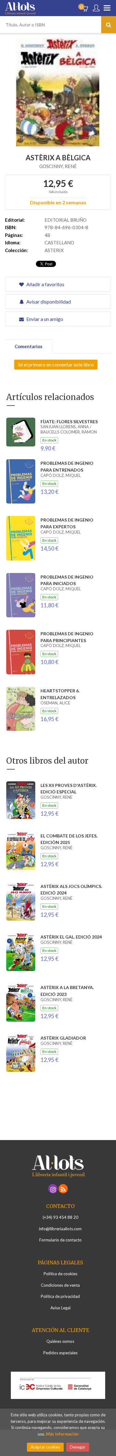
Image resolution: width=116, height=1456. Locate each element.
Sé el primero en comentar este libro (56, 364)
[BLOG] (63, 1188)
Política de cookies (60, 1273)
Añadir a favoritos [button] (44, 284)
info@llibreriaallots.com (60, 1228)
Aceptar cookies (45, 1447)
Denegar (77, 1447)
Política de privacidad (60, 1296)
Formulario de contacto (60, 1239)
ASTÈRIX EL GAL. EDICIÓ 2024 (71, 936)
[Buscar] (108, 24)
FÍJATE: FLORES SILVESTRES (69, 421)
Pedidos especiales (60, 1352)
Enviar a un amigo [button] (44, 319)
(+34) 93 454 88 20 (60, 1217)
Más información (62, 1434)
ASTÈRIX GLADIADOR (63, 1038)
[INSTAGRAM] (53, 1188)
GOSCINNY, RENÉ (58, 166)
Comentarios (28, 346)
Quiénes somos (60, 1341)
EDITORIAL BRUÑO (66, 220)
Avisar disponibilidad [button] (48, 301)
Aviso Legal (60, 1307)
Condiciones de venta (60, 1285)
